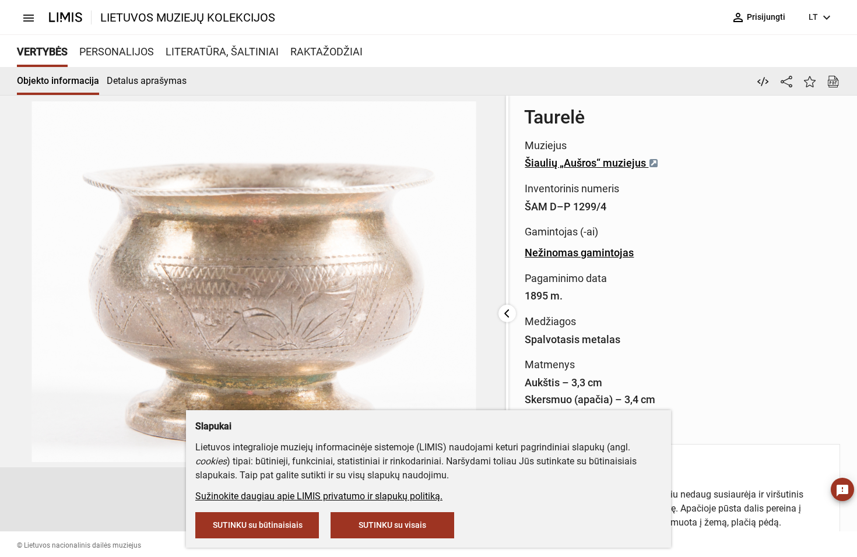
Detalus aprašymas (147, 80)
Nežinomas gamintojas (579, 252)
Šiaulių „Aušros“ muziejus (586, 163)
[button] (185, 499)
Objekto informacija (58, 80)
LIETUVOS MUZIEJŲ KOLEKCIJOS (187, 17)
